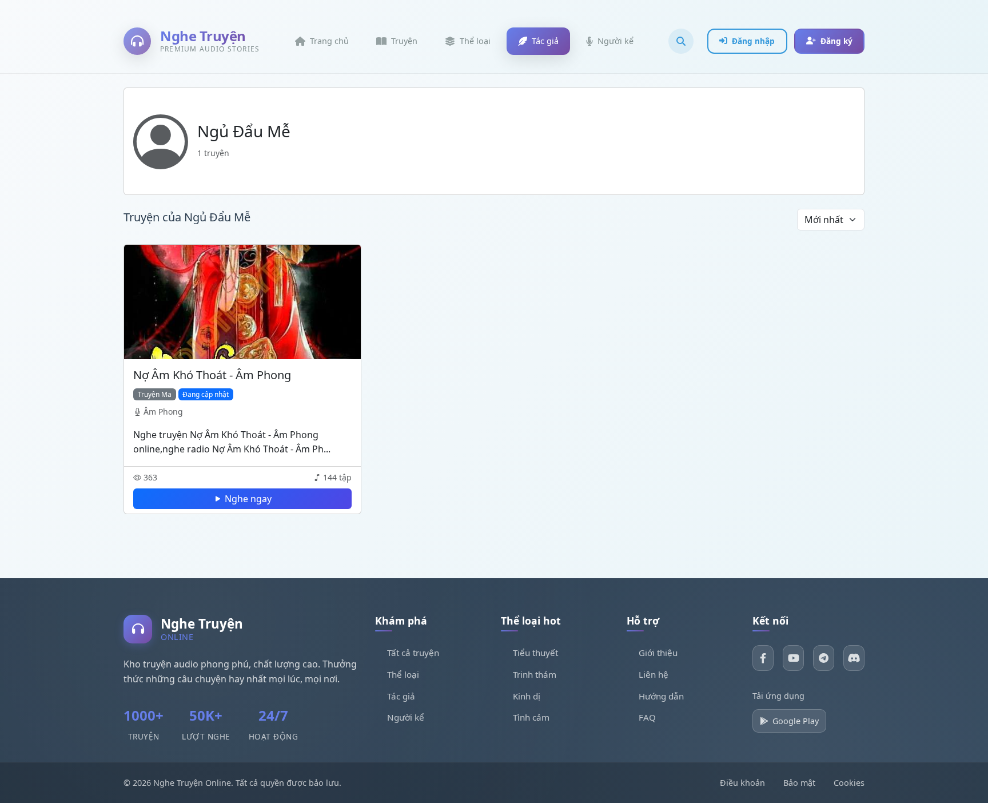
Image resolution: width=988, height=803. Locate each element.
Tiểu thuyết (535, 652)
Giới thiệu (658, 652)
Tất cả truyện (413, 652)
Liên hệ (653, 674)
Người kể (405, 717)
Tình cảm (531, 717)
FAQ (647, 717)
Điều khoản (742, 782)
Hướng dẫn (661, 696)
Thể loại (403, 674)
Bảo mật (799, 782)
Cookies (849, 782)
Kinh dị (526, 696)
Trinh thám (534, 674)
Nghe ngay (248, 498)
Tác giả (401, 696)
